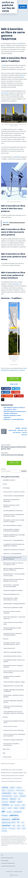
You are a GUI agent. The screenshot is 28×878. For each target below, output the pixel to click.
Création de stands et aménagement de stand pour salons (13, 515)
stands (18, 825)
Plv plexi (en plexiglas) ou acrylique (13, 590)
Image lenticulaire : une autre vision (13, 686)
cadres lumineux (10, 790)
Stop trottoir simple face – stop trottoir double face (14, 617)
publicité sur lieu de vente (8, 822)
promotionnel (17, 811)
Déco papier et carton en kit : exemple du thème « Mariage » (13, 520)
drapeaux (24, 428)
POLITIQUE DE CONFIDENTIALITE (8, 863)
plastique (16, 808)
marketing (5, 805)
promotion (9, 811)
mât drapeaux (17, 432)
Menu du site (14, 384)
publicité (15, 819)
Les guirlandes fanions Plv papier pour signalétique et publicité (13, 545)
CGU (2, 855)
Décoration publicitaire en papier (12, 525)
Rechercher (3, 469)
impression (5, 799)
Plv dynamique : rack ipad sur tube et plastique (13, 695)
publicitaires (6, 819)
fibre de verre (12, 430)
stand (14, 825)
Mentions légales (4, 860)
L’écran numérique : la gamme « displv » (14, 682)
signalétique (6, 825)
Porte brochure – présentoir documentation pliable (11, 585)
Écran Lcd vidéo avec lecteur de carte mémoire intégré (13, 671)
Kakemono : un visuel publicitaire (13, 419)
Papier (23, 805)
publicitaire (14, 815)
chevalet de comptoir (20, 790)
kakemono (13, 799)
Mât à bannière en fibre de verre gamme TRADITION (12, 558)
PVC (18, 822)
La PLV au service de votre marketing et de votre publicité (14, 735)
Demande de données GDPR (7, 857)
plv (3, 811)
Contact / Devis (7, 757)
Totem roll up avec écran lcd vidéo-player (13, 623)
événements (4, 93)
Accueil (5, 484)
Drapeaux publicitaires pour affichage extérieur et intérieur (14, 535)
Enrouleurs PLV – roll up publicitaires (13, 540)
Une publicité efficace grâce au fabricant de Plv (11, 778)
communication (6, 793)
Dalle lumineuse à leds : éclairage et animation (13, 666)
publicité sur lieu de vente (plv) (4, 431)
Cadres (3, 790)
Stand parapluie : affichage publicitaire (14, 603)
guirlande (16, 796)
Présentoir (5, 815)
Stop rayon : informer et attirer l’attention (12, 612)
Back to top (15, 875)
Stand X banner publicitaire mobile (13, 607)
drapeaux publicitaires (7, 796)
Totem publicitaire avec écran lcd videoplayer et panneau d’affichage (13, 712)
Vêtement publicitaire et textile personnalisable (12, 628)
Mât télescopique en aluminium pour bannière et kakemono (13, 569)
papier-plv (4, 808)
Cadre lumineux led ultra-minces (12, 656)
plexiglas (22, 808)
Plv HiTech (5, 639)
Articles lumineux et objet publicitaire (13, 495)
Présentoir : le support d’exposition (13, 739)
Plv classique (6, 488)
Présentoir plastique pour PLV (11, 594)
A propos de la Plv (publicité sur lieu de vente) (13, 721)
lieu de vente (5, 801)
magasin (19, 802)
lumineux (12, 802)
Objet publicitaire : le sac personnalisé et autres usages (13, 574)
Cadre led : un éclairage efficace (12, 652)
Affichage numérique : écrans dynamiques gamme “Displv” (14, 772)
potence (16, 284)
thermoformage (12, 828)
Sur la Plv (5, 717)
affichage (5, 787)
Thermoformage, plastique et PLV (8, 866)
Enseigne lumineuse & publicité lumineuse (12, 677)
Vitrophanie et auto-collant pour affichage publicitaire (12, 634)
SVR (21, 43)
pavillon (24, 432)
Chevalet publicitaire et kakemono (13, 510)
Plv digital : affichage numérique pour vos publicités (13, 690)
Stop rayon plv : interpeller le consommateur (11, 744)
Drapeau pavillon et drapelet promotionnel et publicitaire (11, 530)
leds (19, 798)
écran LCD (4, 830)
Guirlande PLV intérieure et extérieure (14, 549)
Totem (18, 828)
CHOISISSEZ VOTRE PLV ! (9, 480)
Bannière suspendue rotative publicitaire (11, 505)
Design (14, 793)
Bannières (19, 787)
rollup (23, 822)
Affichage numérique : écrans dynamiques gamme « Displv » (11, 643)
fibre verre (20, 430)
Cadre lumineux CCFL (9, 648)
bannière (16, 157)
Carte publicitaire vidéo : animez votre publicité (14, 660)
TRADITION (24, 434)
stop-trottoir (4, 828)
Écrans (23, 828)
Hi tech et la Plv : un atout (10, 726)
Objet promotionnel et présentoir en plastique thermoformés (13, 580)
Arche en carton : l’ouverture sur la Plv (14, 492)
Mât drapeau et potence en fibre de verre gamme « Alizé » (13, 563)
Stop (23, 825)
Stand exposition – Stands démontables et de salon (10, 598)
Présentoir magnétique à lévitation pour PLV (13, 701)
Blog (4, 753)
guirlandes (22, 796)
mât (4, 65)
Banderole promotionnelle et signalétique (11, 500)
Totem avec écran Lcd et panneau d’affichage (12, 706)
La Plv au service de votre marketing (13, 730)
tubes (22, 75)
